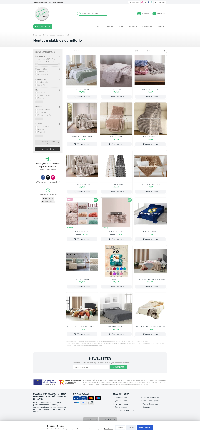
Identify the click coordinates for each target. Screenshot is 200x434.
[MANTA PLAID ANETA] (150, 118)
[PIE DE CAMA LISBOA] (82, 71)
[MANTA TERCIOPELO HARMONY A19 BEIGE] (150, 261)
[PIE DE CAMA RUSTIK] (82, 261)
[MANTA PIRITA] (116, 261)
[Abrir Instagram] (142, 2)
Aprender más (108, 429)
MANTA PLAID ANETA (150, 137)
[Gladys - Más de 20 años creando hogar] (42, 13)
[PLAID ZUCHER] (116, 71)
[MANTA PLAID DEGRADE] (150, 71)
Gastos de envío (121, 407)
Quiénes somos (121, 401)
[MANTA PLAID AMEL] (116, 118)
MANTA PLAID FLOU (82, 232)
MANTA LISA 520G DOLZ (116, 327)
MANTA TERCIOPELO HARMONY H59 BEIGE (150, 327)
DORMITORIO (146, 343)
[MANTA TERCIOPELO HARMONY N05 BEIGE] (82, 308)
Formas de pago (121, 404)
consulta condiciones (48, 170)
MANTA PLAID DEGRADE (150, 89)
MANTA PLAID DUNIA (116, 232)
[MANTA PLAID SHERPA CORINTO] (82, 118)
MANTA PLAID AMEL (116, 137)
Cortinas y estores (108, 419)
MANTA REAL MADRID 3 (150, 232)
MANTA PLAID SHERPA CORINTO (82, 137)
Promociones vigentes (150, 401)
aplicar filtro (49, 149)
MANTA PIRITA (116, 279)
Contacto (146, 407)
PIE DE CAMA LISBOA (82, 89)
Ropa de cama (91, 419)
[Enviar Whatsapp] (151, 2)
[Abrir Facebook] (148, 2)
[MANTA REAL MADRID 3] (150, 213)
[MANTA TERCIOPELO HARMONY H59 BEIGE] (150, 308)
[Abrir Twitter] (145, 2)
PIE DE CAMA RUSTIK (82, 279)
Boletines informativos (150, 398)
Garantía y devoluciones (124, 410)
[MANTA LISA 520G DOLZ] (116, 308)
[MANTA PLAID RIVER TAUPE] (150, 166)
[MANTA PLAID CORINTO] (82, 166)
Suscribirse (118, 367)
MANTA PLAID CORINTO (82, 184)
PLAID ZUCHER (116, 89)
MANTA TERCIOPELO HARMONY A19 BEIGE (150, 279)
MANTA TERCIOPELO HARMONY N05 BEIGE (82, 327)
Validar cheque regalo (151, 404)
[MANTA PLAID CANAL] (116, 166)
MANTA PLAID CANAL (116, 184)
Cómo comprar (121, 398)
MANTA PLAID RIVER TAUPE (150, 184)
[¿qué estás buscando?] (92, 13)
